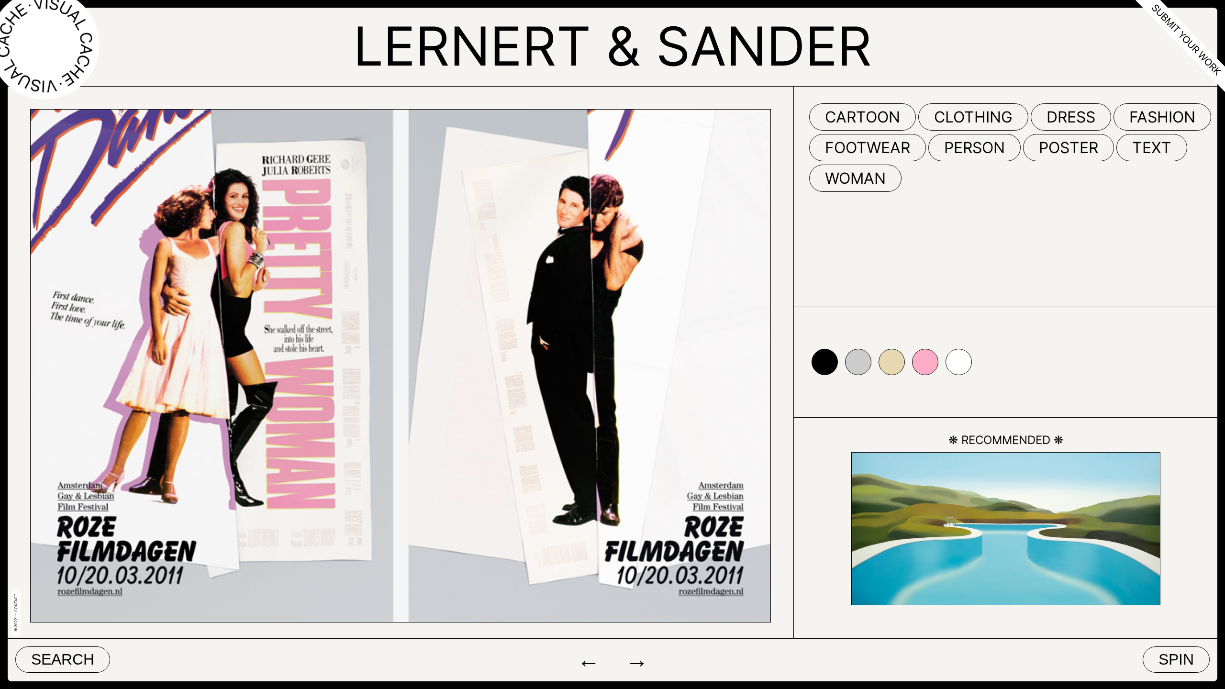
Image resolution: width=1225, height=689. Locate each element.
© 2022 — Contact (15, 613)
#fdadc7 (925, 362)
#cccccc (858, 362)
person (974, 147)
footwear (867, 147)
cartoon (862, 117)
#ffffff (959, 362)
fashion (1162, 117)
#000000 (825, 362)
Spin (1176, 659)
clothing (973, 117)
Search (62, 659)
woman (855, 178)
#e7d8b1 (892, 362)
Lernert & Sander (612, 45)
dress (1071, 117)
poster (1068, 147)
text (1151, 147)
